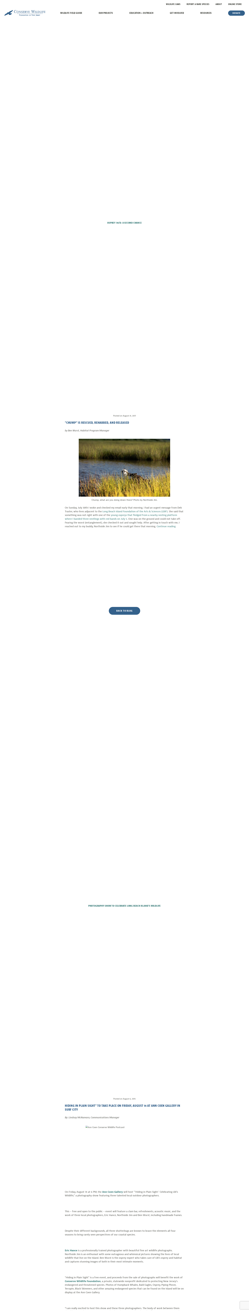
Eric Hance (71, 1250)
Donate (236, 13)
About (219, 4)
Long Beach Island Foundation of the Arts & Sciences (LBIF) (135, 511)
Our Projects (106, 13)
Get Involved (177, 13)
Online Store (235, 4)
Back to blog (124, 610)
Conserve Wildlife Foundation (83, 1281)
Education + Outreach (141, 13)
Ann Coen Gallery (112, 1191)
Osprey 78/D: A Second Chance (124, 222)
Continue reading (166, 526)
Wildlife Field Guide (71, 13)
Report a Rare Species (198, 4)
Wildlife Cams (173, 4)
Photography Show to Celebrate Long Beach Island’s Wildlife (124, 905)
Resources (206, 13)
